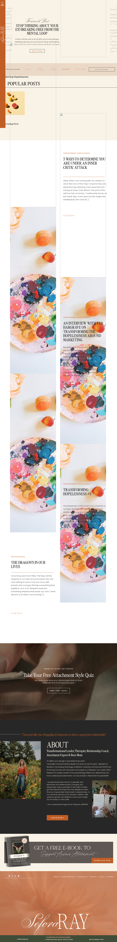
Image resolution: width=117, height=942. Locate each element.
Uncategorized (18, 557)
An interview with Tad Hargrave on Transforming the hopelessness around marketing (83, 332)
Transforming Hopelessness (76, 153)
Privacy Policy (55, 937)
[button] (2, 5)
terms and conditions (65, 937)
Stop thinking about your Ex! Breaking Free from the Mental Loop (37, 29)
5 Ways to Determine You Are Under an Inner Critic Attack (84, 163)
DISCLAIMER (49, 937)
